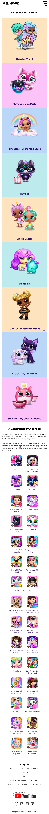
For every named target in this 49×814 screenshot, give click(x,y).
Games (21, 768)
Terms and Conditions (18, 780)
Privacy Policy (33, 780)
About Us (13, 768)
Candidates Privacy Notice (18, 784)
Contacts (34, 768)
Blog (27, 768)
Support (25, 773)
